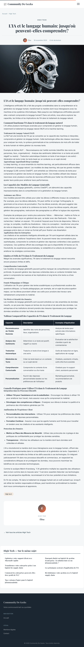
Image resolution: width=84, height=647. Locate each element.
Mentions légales (10, 629)
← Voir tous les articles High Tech (17, 532)
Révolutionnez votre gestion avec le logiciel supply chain (61, 574)
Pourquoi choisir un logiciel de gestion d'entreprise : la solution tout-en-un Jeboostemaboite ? (59, 560)
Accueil (4, 14)
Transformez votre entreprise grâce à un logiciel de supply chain (20, 566)
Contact (6, 633)
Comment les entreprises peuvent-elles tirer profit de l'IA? (20, 574)
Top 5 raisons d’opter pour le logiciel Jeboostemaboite (19, 581)
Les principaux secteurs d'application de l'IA (62, 568)
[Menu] (78, 4)
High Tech (12, 14)
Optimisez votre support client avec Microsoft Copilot (18, 559)
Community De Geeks (18, 4)
